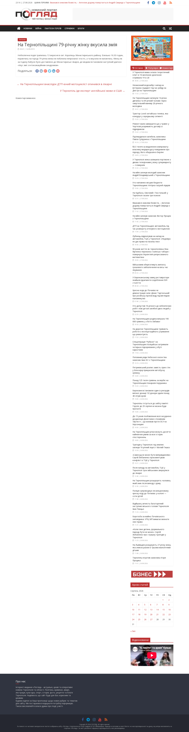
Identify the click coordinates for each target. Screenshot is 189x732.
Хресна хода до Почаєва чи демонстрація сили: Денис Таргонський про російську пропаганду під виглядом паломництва (151, 294)
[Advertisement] (123, 14)
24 (133, 619)
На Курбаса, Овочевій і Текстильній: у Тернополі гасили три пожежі (150, 194)
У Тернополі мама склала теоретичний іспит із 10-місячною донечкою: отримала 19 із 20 (151, 75)
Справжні (69, 28)
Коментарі (167, 68)
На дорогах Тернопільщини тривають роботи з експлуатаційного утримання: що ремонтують (151, 332)
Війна (38, 28)
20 (151, 614)
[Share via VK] (41, 70)
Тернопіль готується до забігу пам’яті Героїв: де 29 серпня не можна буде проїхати (150, 406)
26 (145, 619)
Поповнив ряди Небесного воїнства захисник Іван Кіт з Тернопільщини (150, 358)
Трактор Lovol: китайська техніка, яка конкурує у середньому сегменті (150, 115)
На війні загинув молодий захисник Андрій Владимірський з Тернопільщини (151, 174)
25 (139, 619)
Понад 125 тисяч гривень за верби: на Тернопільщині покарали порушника (150, 381)
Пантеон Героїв (53, 28)
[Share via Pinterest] (57, 70)
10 (133, 609)
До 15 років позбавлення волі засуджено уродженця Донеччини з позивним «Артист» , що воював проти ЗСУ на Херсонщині (152, 420)
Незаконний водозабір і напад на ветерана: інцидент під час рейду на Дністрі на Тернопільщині (149, 88)
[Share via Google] (45, 70)
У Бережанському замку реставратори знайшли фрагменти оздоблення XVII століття (151, 280)
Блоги (81, 28)
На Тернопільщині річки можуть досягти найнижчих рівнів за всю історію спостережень (152, 434)
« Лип (132, 631)
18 (139, 614)
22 (163, 614)
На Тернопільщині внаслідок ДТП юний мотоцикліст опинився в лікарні (64, 84)
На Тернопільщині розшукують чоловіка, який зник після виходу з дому (152, 482)
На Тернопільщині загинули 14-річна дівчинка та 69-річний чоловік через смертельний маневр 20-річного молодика (150, 102)
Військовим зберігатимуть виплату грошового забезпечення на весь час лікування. (150, 267)
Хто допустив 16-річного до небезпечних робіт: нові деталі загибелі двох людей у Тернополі (152, 309)
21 (157, 614)
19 (145, 614)
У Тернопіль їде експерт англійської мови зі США (92, 90)
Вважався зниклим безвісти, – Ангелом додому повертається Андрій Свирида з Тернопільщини (151, 206)
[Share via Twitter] (49, 70)
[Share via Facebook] (37, 70)
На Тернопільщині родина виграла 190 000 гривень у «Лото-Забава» (151, 320)
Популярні (153, 68)
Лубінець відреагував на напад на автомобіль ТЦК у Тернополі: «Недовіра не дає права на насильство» (151, 239)
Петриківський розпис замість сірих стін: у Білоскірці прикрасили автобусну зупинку (151, 370)
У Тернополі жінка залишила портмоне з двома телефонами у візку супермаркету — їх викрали (152, 162)
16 (169, 609)
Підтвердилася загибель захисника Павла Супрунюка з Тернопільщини (149, 138)
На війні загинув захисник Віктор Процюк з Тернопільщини (77, 3)
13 (151, 609)
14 (157, 609)
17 (133, 614)
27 (151, 619)
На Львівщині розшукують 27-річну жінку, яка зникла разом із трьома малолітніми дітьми (152, 548)
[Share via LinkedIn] (53, 70)
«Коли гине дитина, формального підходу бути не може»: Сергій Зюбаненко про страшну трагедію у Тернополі (149, 533)
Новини (28, 28)
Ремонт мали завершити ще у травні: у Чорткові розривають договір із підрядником (151, 126)
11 (139, 609)
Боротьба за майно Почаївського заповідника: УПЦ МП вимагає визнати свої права (151, 519)
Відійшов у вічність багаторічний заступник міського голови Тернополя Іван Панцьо (151, 506)
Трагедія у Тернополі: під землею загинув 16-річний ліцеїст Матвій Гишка (151, 446)
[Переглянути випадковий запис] (170, 28)
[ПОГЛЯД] (19, 28)
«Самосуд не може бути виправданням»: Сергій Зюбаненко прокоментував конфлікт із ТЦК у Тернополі (152, 458)
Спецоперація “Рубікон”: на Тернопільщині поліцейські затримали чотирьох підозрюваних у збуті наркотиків (150, 345)
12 (145, 609)
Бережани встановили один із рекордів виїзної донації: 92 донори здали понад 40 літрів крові (151, 393)
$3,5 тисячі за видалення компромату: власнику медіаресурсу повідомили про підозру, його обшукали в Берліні (151, 149)
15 (163, 609)
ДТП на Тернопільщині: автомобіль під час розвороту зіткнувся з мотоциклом (151, 227)
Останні (139, 68)
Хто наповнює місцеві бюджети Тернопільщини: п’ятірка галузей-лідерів (151, 184)
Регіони (22, 39)
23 (169, 614)
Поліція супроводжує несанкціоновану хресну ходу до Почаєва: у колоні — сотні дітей (151, 493)
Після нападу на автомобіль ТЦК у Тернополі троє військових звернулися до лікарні (151, 470)
